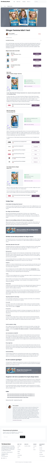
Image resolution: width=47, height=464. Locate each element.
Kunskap (24, 1)
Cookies (40, 452)
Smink (19, 453)
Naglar (19, 451)
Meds (36, 105)
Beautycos (35, 161)
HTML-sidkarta (42, 456)
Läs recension (37, 55)
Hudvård (19, 449)
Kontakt (40, 448)
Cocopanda (36, 146)
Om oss (28, 1)
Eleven (35, 150)
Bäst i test (18, 1)
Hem (14, 1)
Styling (5, 6)
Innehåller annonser (9, 37)
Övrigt (19, 457)
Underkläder (20, 455)
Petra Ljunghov (12, 33)
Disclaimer (41, 454)
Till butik (37, 53)
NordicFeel (36, 158)
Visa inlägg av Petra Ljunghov (17, 420)
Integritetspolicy (42, 450)
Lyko (35, 142)
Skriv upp (22, 436)
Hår (18, 447)
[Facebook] (1, 458)
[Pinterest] (3, 458)
